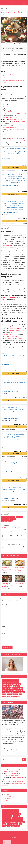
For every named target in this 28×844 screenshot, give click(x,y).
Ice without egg (19, 517)
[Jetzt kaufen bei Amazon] (14, 153)
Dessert (3, 517)
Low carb (20, 690)
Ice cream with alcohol (7, 684)
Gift (10, 688)
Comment (5, 604)
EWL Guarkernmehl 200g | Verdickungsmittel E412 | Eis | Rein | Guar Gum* (10, 498)
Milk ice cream (13, 519)
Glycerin (7, 138)
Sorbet (11, 694)
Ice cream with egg (16, 684)
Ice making (6, 794)
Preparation (6, 77)
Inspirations (7, 798)
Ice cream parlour (6, 682)
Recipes (4, 536)
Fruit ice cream (6, 688)
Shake (8, 694)
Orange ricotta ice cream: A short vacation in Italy (19, 569)
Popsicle (4, 694)
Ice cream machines (9, 796)
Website (4, 640)
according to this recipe (13, 327)
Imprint (14, 837)
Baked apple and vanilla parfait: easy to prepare (7, 585)
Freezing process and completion (11, 79)
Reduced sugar (11, 696)
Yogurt (21, 688)
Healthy (13, 688)
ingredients (17, 696)
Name (4, 626)
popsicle (8, 680)
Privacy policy (14, 834)
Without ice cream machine (7, 521)
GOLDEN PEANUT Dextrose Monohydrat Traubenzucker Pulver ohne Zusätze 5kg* (10, 364)
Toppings (16, 694)
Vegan (20, 694)
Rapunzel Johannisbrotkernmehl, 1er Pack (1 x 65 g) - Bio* (10, 471)
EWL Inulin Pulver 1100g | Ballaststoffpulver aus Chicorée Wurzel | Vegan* (10, 418)
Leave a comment (13, 536)
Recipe (24, 344)
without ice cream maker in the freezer (11, 297)
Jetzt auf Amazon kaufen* (14, 167)
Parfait (22, 692)
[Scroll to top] (25, 841)
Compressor (9, 690)
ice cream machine (5, 519)
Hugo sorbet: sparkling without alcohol (6, 569)
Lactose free (15, 690)
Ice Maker (17, 535)
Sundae (16, 680)
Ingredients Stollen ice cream (10, 75)
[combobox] (12, 759)
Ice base (12, 680)
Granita (17, 688)
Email (4, 633)
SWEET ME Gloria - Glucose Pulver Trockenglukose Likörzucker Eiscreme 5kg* (10, 391)
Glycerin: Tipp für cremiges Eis (15, 781)
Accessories (5, 696)
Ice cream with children (10, 517)
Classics (4, 690)
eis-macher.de (7, 3)
